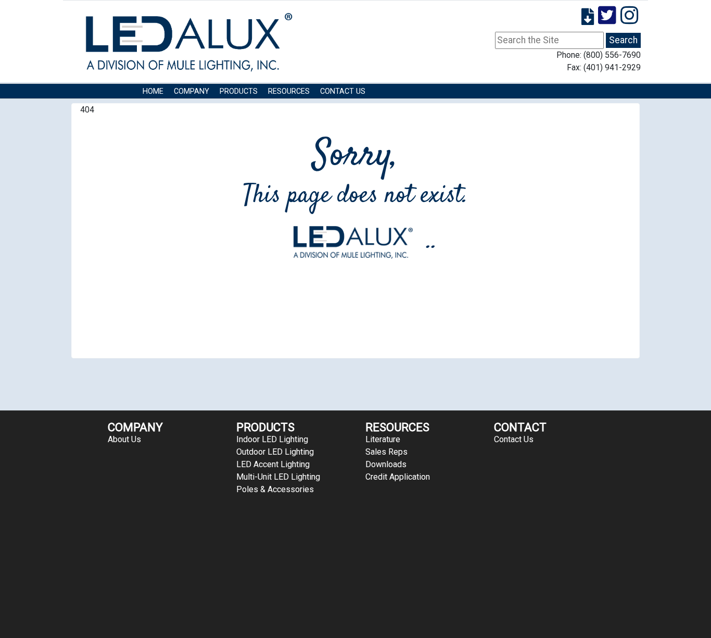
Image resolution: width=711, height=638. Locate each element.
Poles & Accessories (275, 489)
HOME (153, 91)
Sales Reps (386, 452)
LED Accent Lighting (273, 464)
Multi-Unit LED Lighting (278, 477)
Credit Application (397, 477)
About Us (124, 439)
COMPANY (191, 91)
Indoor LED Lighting (272, 439)
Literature (382, 439)
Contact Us (342, 91)
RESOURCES (289, 91)
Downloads (386, 464)
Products (239, 91)
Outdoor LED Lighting (275, 452)
